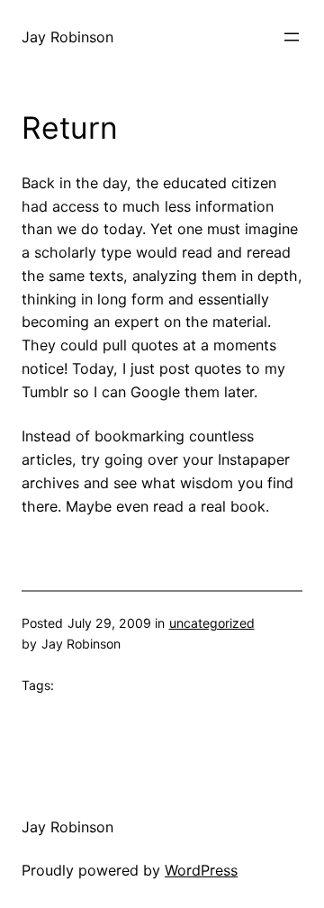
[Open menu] (291, 37)
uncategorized (212, 623)
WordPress (201, 870)
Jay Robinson (67, 37)
